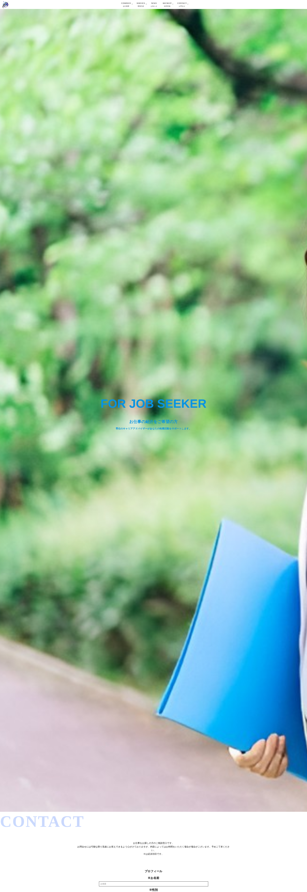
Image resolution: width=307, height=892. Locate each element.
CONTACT (182, 4)
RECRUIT (167, 4)
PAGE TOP (297, 862)
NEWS (154, 4)
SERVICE (141, 4)
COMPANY (126, 4)
